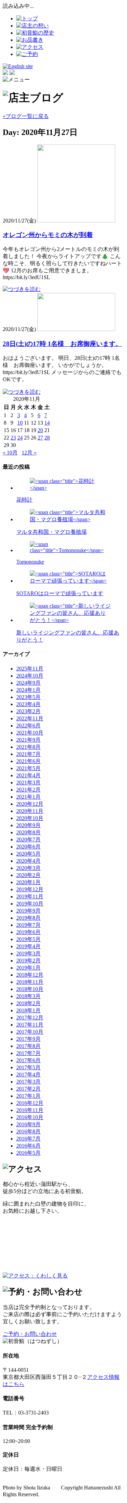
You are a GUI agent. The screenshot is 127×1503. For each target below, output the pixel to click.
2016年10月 (29, 1117)
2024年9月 (28, 683)
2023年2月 (28, 711)
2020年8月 (28, 832)
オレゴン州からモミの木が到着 (48, 234)
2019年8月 (28, 918)
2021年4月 (28, 775)
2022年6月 (28, 725)
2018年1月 (28, 1010)
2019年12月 (29, 889)
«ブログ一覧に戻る (26, 116)
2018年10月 (29, 989)
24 (20, 438)
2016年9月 (28, 1124)
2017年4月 (28, 1074)
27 (40, 438)
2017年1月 (28, 1096)
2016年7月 (28, 1138)
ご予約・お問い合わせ (30, 1334)
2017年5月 (28, 1067)
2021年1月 (28, 797)
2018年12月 (29, 975)
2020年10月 (29, 818)
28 (47, 438)
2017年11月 (29, 1025)
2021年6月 (28, 761)
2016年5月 (28, 1153)
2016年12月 (29, 1103)
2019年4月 (28, 946)
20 (40, 430)
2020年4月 (28, 861)
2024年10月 (29, 676)
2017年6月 (28, 1060)
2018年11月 (29, 982)
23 (13, 438)
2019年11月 (29, 896)
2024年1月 (28, 690)
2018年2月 (28, 1003)
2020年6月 (28, 847)
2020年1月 (28, 882)
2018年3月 (28, 996)
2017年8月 (28, 1046)
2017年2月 (28, 1089)
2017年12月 (29, 1017)
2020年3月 (28, 868)
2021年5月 (28, 768)
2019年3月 (28, 953)
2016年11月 (29, 1110)
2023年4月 (28, 704)
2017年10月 (29, 1032)
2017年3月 (28, 1082)
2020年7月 (28, 839)
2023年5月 (28, 697)
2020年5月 (28, 854)
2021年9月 (28, 740)
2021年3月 (28, 782)
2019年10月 (29, 903)
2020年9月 (28, 825)
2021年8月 (28, 747)
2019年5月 (28, 939)
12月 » (29, 452)
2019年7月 (28, 925)
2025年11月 (29, 668)
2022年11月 (29, 718)
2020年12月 (29, 804)
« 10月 (10, 452)
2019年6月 (28, 932)
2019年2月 (28, 960)
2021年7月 (28, 754)
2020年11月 (29, 811)
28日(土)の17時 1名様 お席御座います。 (62, 343)
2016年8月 (28, 1131)
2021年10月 (29, 733)
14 (47, 423)
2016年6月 (28, 1146)
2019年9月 (28, 911)
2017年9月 (28, 1039)
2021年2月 (28, 790)
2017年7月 (28, 1053)
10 (20, 423)
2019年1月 (28, 968)
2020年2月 (28, 875)
